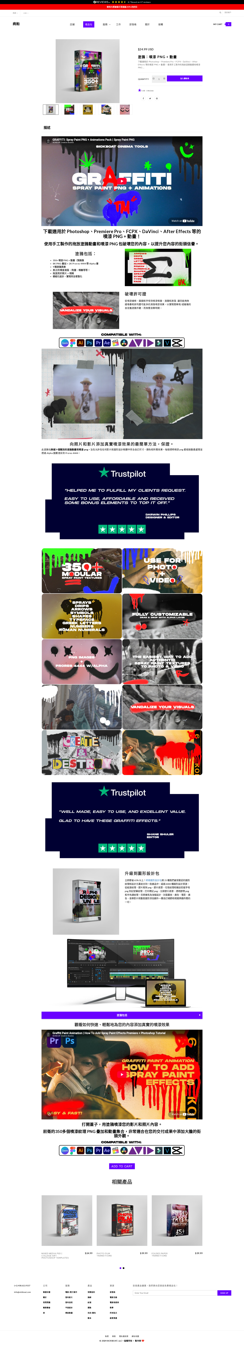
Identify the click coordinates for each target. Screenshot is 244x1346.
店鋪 (72, 24)
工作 (118, 24)
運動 (89, 1308)
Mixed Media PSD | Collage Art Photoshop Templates (55, 1255)
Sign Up (224, 1293)
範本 (89, 1318)
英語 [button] (14, 13)
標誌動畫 (69, 1313)
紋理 (89, 1302)
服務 (105, 24)
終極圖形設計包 (154, 880)
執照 (107, 1336)
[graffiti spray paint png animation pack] (88, 71)
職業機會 (46, 1308)
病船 (16, 24)
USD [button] (25, 13)
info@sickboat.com (22, 1292)
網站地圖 (135, 1336)
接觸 (160, 24)
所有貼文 (113, 1313)
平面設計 (69, 1308)
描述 (47, 127)
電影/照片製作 (71, 1292)
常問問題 (46, 1302)
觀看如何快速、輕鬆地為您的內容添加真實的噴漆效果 (122, 1024)
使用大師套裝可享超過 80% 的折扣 (122, 7)
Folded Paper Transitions (160, 1254)
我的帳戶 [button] (228, 12)
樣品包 (88, 24)
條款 (114, 1336)
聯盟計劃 (46, 1292)
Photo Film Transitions (104, 1254)
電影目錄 (113, 1297)
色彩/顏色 (92, 1313)
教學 (112, 1308)
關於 (147, 24)
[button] (220, 12)
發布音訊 (69, 1302)
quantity (143, 79)
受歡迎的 (91, 1292)
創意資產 (113, 1318)
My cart (221, 24)
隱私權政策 (123, 1336)
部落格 (133, 24)
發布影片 (69, 1297)
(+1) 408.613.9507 (22, 1285)
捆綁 (89, 1297)
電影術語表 (114, 1302)
